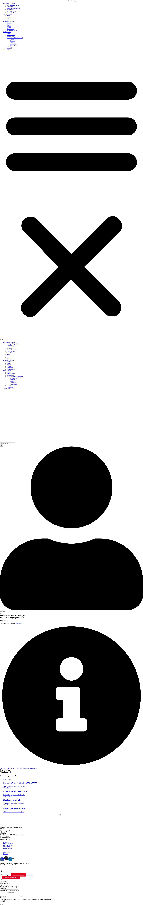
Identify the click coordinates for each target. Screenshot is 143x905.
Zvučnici (9, 27)
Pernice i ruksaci (11, 35)
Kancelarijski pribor (12, 11)
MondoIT (9, 864)
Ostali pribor (10, 48)
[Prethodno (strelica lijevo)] (0, 904)
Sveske (8, 33)
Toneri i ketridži (7, 14)
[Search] (1, 445)
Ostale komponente (12, 30)
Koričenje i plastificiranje (13, 8)
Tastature (9, 23)
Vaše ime (2, 880)
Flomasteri (12, 41)
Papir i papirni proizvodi (13, 5)
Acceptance (3, 898)
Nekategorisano (20, 623)
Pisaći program (10, 36)
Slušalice (9, 26)
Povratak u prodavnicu (18, 875)
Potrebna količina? (5, 890)
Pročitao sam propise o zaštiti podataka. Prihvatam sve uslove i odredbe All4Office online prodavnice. (28, 899)
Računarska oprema (8, 21)
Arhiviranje (10, 6)
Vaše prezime (3, 881)
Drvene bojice (13, 39)
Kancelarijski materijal (9, 3)
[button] (71, 196)
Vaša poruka (3, 896)
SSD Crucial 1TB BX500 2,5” (8, 887)
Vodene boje (13, 44)
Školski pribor (7, 32)
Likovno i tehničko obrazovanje (15, 38)
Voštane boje (13, 45)
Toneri (8, 15)
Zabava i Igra (6, 50)
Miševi (8, 24)
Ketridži (9, 17)
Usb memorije (10, 29)
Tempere (12, 42)
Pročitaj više (21, 786)
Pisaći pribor (10, 9)
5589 (1, 888)
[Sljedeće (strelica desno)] (2, 904)
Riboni (8, 18)
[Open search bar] (0, 441)
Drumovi (9, 20)
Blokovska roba (11, 12)
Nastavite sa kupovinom (10, 877)
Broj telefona (3, 885)
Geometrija (9, 47)
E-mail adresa (3, 883)
